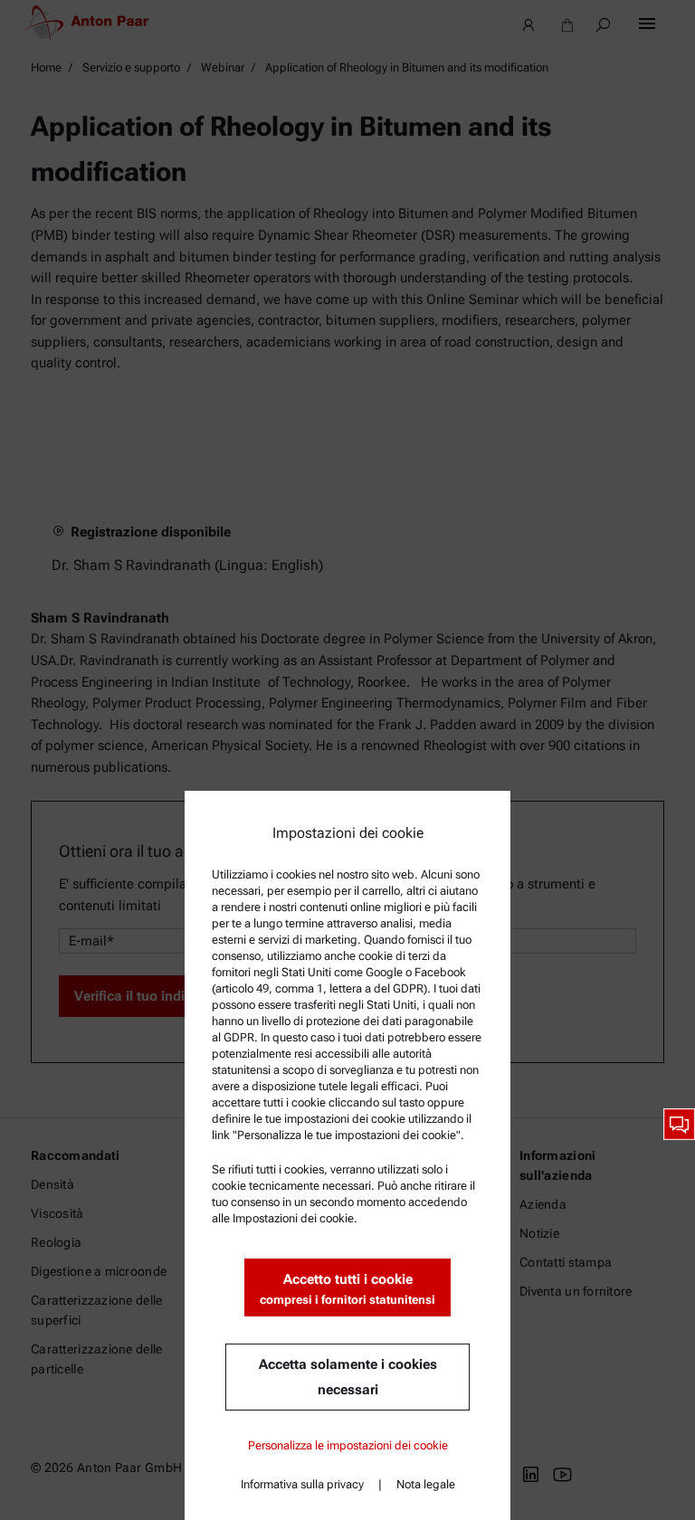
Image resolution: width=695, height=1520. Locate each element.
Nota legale (425, 1484)
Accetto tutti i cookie (347, 1288)
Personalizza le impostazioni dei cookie (348, 1445)
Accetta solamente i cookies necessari (348, 1377)
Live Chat (679, 1124)
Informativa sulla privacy (302, 1484)
